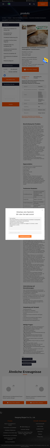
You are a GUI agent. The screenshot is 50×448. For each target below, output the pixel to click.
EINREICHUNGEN (25, 236)
